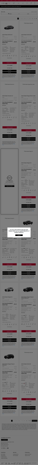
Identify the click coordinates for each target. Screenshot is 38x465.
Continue (19, 235)
